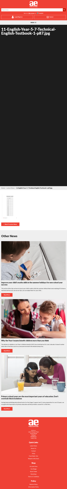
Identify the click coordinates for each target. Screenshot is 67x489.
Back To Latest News (10, 224)
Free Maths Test (33, 456)
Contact (33, 451)
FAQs (33, 453)
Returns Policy (33, 484)
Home (3, 188)
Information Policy (33, 487)
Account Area (33, 466)
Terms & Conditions (33, 476)
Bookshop (33, 474)
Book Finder (33, 471)
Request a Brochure (33, 458)
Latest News (11, 188)
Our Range (34, 469)
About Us (33, 448)
